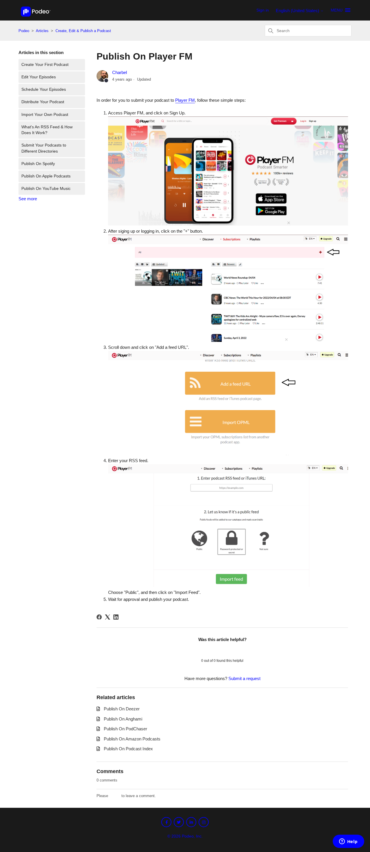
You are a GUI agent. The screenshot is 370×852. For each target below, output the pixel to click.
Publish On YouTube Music (46, 188)
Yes (207, 650)
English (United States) (298, 10)
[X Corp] (107, 617)
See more (27, 198)
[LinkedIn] (116, 617)
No (237, 650)
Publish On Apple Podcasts (46, 176)
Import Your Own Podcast (44, 114)
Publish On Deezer (122, 708)
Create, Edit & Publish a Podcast (83, 31)
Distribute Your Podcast (42, 102)
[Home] (35, 18)
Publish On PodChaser (125, 728)
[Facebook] (99, 617)
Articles (43, 31)
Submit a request (244, 678)
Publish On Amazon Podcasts (132, 738)
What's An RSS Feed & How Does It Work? (47, 130)
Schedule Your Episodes (43, 89)
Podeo (23, 31)
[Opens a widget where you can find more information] (348, 842)
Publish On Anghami (123, 718)
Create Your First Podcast (45, 64)
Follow (337, 74)
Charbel (119, 72)
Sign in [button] (262, 10)
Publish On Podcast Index (128, 748)
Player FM (185, 100)
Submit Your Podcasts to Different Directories (43, 148)
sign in (114, 796)
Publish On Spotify (38, 164)
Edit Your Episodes (38, 77)
